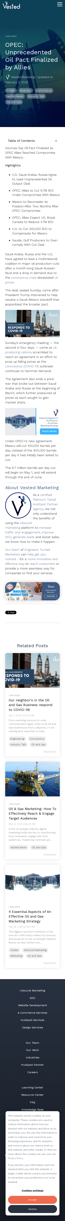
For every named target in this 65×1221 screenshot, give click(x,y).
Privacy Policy (15, 1158)
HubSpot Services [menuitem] (32, 1020)
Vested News (15, 96)
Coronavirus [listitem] (37, 738)
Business (25, 90)
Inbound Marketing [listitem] (35, 950)
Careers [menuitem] (32, 1072)
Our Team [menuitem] (32, 1042)
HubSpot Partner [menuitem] (32, 1064)
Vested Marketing (23, 77)
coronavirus (20, 277)
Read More (50, 751)
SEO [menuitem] (32, 998)
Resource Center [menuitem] (32, 1094)
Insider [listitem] (14, 950)
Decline (32, 1209)
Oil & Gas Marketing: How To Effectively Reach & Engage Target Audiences (32, 813)
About (12, 487)
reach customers (42, 563)
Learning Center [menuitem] (32, 1087)
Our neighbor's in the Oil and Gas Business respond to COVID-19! (30, 705)
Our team (12, 549)
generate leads (23, 537)
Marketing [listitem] (16, 955)
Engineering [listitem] (17, 738)
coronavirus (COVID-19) (22, 366)
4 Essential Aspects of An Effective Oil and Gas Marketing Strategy (30, 916)
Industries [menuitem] (32, 1057)
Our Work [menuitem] (32, 1050)
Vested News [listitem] (18, 847)
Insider (11, 90)
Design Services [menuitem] (32, 1027)
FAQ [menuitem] (32, 1102)
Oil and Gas (14, 102)
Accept (32, 1199)
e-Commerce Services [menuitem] (32, 1012)
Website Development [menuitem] (32, 1005)
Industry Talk (36, 96)
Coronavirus (44, 90)
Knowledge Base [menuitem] (33, 1109)
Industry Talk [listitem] (18, 744)
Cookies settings (33, 1190)
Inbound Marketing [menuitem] (32, 990)
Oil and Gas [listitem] (38, 744)
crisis (33, 277)
